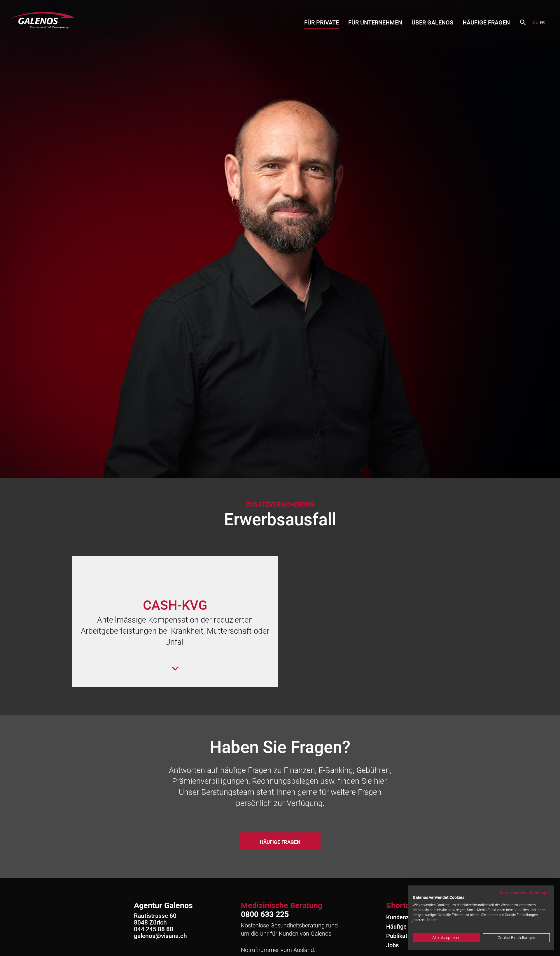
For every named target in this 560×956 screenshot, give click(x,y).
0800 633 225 (265, 914)
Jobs (392, 945)
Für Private (321, 22)
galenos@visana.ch (160, 935)
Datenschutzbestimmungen (524, 892)
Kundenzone (402, 917)
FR (542, 22)
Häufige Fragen (486, 22)
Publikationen (404, 935)
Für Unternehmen (375, 22)
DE (535, 22)
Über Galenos (432, 22)
